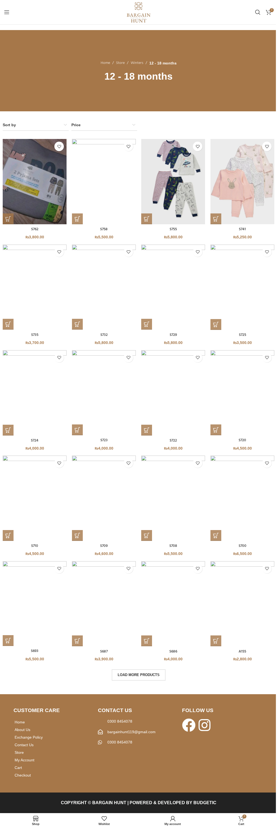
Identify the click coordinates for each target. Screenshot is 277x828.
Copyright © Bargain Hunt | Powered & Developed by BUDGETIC (138, 802)
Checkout (23, 775)
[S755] (173, 181)
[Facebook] (189, 725)
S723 (104, 440)
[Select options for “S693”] (8, 640)
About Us (22, 730)
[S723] (104, 393)
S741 (242, 229)
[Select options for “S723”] (77, 429)
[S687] (104, 604)
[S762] (35, 181)
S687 (104, 651)
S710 (34, 546)
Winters (137, 63)
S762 (34, 229)
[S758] (104, 181)
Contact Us (24, 745)
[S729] (173, 287)
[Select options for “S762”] (8, 218)
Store (120, 63)
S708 (173, 546)
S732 (104, 335)
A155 (242, 651)
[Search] (257, 12)
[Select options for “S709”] (77, 535)
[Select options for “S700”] (215, 535)
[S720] (242, 393)
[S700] (242, 498)
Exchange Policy (29, 737)
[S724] (35, 393)
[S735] (35, 287)
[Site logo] (138, 12)
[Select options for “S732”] (77, 324)
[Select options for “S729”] (146, 324)
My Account (24, 760)
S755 (173, 229)
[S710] (35, 498)
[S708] (173, 498)
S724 (34, 440)
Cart (18, 767)
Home (105, 63)
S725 (242, 335)
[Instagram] (204, 725)
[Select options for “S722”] (146, 430)
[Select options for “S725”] (215, 324)
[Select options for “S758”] (77, 218)
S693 (34, 651)
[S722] (173, 393)
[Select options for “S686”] (146, 640)
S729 (173, 335)
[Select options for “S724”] (8, 430)
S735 (34, 335)
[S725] (242, 287)
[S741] (242, 181)
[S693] (35, 603)
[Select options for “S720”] (215, 429)
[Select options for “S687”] (77, 640)
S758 (104, 229)
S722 (173, 440)
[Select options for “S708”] (146, 535)
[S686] (173, 604)
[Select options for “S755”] (146, 218)
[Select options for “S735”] (8, 324)
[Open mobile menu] (6, 12)
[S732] (104, 287)
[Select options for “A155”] (215, 640)
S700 (242, 546)
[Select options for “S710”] (8, 535)
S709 (104, 546)
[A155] (242, 604)
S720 (242, 440)
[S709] (104, 498)
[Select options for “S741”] (215, 218)
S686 (173, 651)
